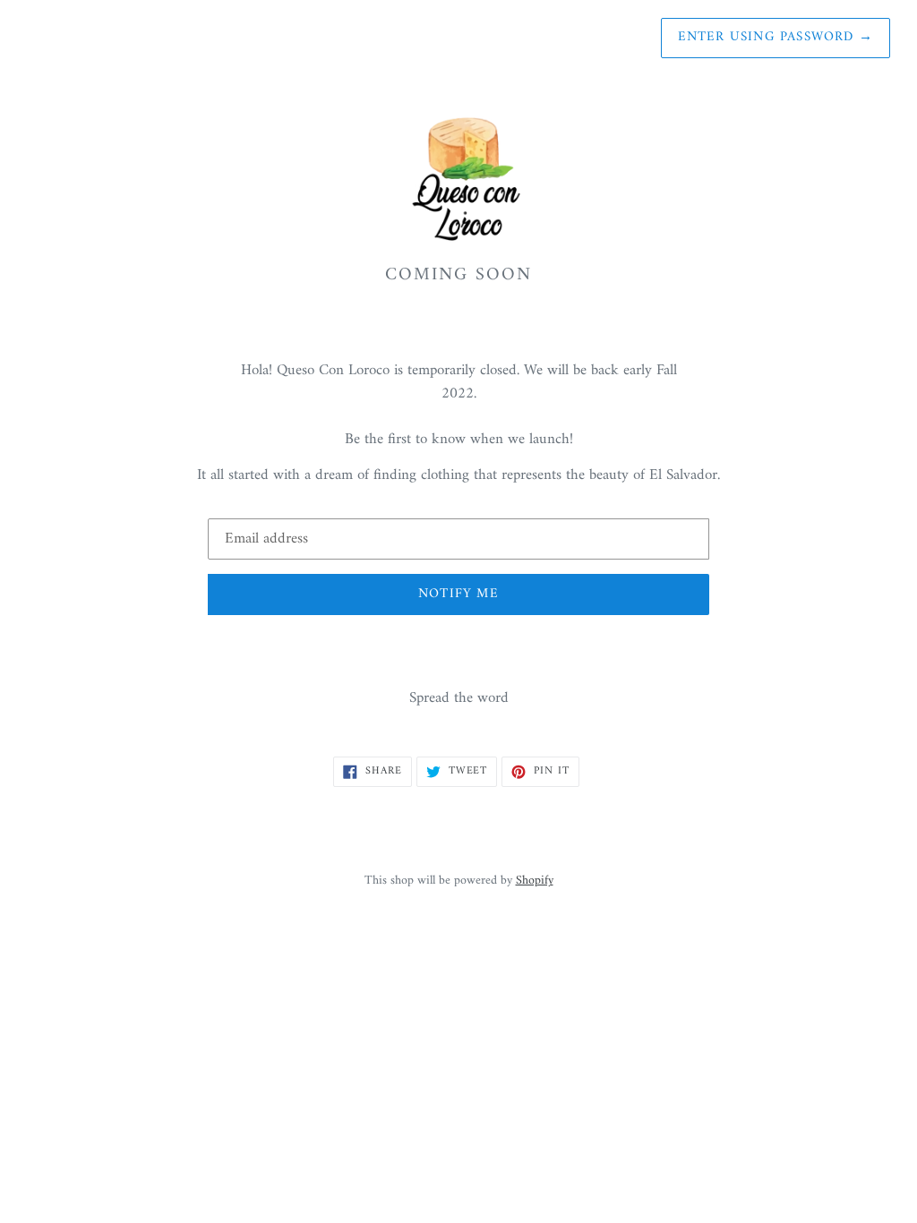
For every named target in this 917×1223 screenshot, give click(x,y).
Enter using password (775, 37)
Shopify (534, 881)
